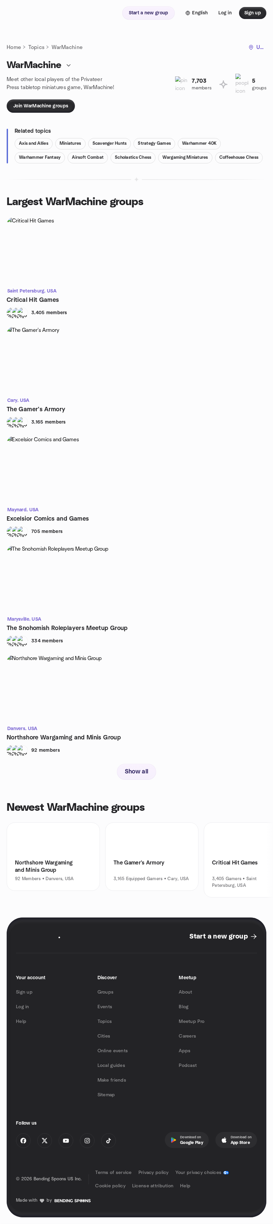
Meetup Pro (191, 1021)
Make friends (112, 1080)
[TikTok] (108, 1140)
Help (21, 1021)
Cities (104, 1036)
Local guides (111, 1065)
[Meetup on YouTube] (66, 1140)
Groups (106, 992)
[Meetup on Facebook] (23, 1140)
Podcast (188, 1065)
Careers (187, 1036)
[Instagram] (87, 1140)
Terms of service (113, 1172)
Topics (36, 47)
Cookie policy (110, 1186)
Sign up (24, 992)
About (185, 992)
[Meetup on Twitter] (44, 1140)
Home (14, 47)
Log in (22, 1007)
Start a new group (218, 936)
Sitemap (106, 1095)
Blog (183, 1007)
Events (105, 1007)
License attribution (152, 1186)
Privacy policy (153, 1172)
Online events (113, 1051)
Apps (184, 1051)
